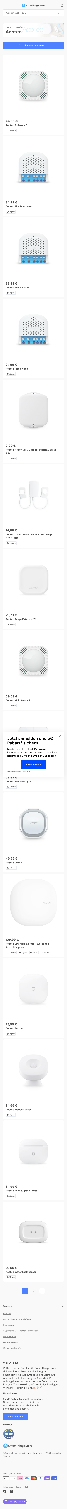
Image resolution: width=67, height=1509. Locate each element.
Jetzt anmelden (33, 764)
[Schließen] (60, 736)
